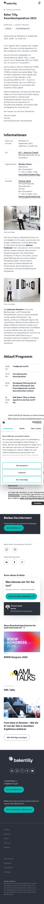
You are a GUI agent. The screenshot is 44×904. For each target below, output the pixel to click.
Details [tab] (22, 428)
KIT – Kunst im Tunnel (28, 152)
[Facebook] (27, 771)
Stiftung (8, 28)
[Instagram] (17, 771)
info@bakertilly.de (11, 784)
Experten (7, 834)
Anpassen (22, 473)
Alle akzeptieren (22, 465)
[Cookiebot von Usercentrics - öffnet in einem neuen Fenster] (32, 422)
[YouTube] (32, 771)
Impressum (8, 867)
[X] (22, 770)
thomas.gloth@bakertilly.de (30, 196)
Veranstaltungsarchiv (22, 28)
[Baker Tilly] (10, 3)
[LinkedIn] (12, 771)
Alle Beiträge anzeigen (17, 737)
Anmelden (38, 503)
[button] (6, 562)
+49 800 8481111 (10, 781)
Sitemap (7, 872)
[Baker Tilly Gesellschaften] (21, 759)
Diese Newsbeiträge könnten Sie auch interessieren (20, 626)
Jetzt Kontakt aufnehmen (20, 596)
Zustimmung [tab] (8, 428)
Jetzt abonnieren (13, 528)
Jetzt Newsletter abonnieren (19, 809)
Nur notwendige (22, 480)
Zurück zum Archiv (13, 10)
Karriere (7, 847)
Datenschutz (14, 494)
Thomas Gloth (24, 181)
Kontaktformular (13, 789)
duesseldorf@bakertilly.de (30, 174)
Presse (6, 838)
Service (6, 829)
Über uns (7, 843)
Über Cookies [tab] (36, 428)
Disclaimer (8, 863)
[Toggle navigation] (38, 2)
